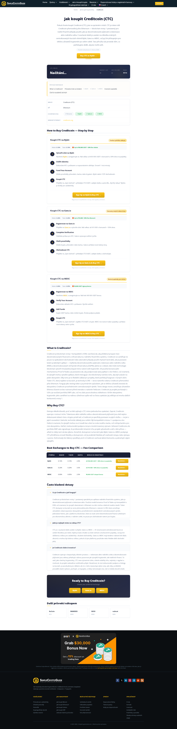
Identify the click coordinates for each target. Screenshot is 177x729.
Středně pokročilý (38, 705)
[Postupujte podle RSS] (142, 680)
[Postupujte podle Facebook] (117, 680)
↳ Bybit (86, 89)
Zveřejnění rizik (131, 710)
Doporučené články (109, 702)
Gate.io (67, 227)
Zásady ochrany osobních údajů (134, 716)
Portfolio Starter (85, 707)
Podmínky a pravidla (133, 713)
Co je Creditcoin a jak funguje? (64, 492)
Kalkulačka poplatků (86, 705)
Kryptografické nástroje (78, 5)
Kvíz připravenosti (85, 713)
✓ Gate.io (89, 114)
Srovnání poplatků (110, 89)
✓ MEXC (99, 114)
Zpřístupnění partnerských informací (107, 668)
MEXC (65, 295)
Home (45, 2)
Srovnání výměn (85, 710)
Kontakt (129, 705)
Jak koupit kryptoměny (87, 10)
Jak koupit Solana (62, 707)
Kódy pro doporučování (110, 707)
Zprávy (52, 2)
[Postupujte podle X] (121, 680)
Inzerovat (129, 707)
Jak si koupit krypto (79, 2)
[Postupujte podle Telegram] (134, 680)
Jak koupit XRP (61, 710)
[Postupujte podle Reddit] (138, 680)
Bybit (65, 157)
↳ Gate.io (93, 89)
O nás (93, 5)
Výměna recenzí (38, 713)
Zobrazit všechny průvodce (65, 713)
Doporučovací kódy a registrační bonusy (116, 2)
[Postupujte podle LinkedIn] (125, 680)
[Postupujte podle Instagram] (130, 680)
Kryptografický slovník (40, 710)
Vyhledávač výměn (85, 702)
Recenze (93, 2)
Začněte (159, 3)
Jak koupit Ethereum (63, 705)
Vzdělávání (63, 2)
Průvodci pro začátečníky (40, 702)
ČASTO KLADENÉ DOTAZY (58, 93)
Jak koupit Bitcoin (62, 702)
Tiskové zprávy (107, 705)
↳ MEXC (100, 89)
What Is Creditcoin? (56, 89)
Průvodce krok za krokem (73, 89)
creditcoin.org (68, 120)
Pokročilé (36, 707)
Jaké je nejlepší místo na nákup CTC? (67, 523)
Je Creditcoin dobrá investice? (64, 548)
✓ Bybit (79, 114)
